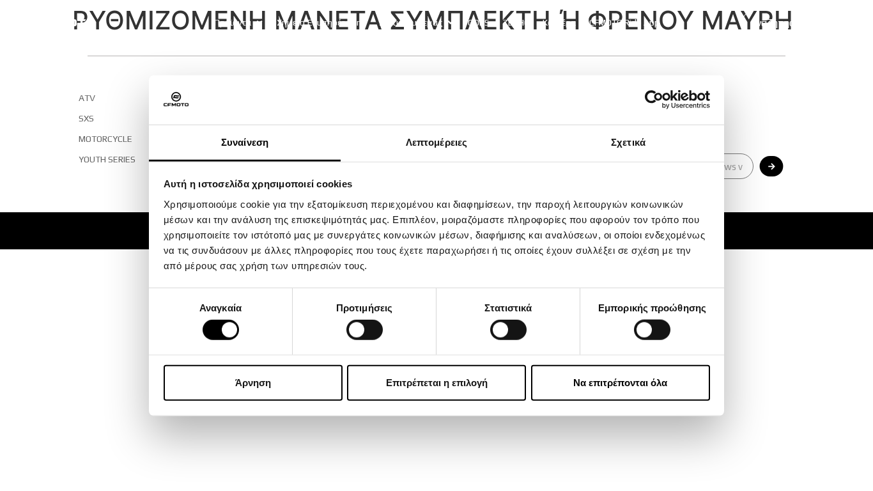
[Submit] (772, 166)
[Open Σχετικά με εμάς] (450, 22)
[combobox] (787, 22)
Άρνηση (253, 382)
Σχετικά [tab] (628, 142)
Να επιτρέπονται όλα (620, 382)
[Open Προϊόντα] (259, 22)
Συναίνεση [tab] (244, 142)
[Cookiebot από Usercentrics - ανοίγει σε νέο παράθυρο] (654, 99)
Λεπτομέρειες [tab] (436, 142)
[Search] (843, 22)
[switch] (364, 330)
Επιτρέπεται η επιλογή (437, 382)
